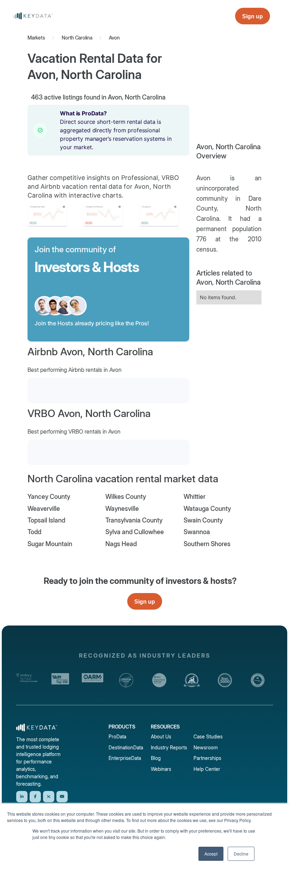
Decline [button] (241, 854)
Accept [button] (210, 854)
